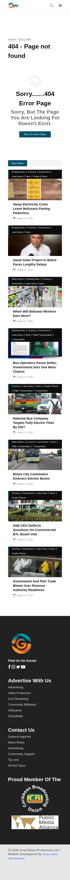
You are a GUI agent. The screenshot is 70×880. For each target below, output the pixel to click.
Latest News (17, 176)
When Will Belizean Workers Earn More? (34, 314)
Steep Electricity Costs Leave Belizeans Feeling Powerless (31, 209)
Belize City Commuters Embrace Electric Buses (31, 476)
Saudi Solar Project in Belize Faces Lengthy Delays (35, 262)
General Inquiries (19, 736)
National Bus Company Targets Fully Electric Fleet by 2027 (33, 423)
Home (12, 39)
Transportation (18, 339)
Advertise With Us (29, 680)
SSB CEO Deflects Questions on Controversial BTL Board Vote (34, 530)
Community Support (21, 754)
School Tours (16, 765)
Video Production (19, 693)
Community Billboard (22, 704)
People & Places (40, 176)
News (28, 176)
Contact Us (21, 730)
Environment (44, 172)
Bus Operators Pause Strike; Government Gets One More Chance (35, 367)
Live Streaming (18, 699)
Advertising (15, 687)
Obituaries (15, 710)
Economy (32, 172)
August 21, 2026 (25, 218)
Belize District (18, 279)
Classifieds (15, 716)
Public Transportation (42, 335)
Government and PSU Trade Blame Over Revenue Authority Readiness (34, 586)
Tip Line (13, 760)
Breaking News (18, 172)
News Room (16, 742)
